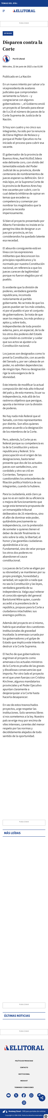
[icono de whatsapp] (31, 1095)
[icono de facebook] (24, 1095)
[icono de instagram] (24, 1103)
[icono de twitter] (16, 1095)
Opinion (8, 33)
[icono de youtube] (8, 1095)
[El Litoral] (24, 11)
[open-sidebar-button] (3, 10)
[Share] (42, 1098)
